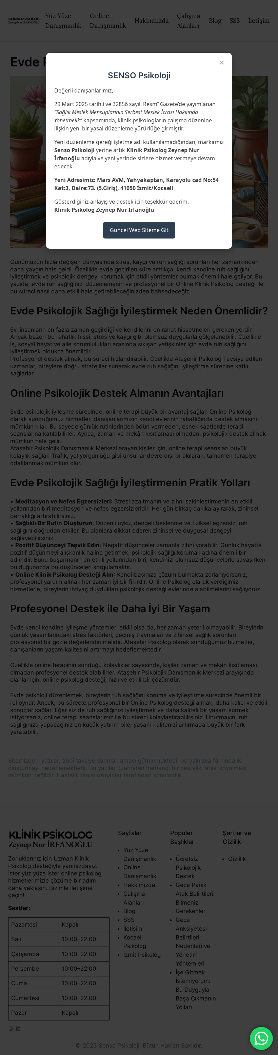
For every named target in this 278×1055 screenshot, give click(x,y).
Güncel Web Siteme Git (139, 230)
